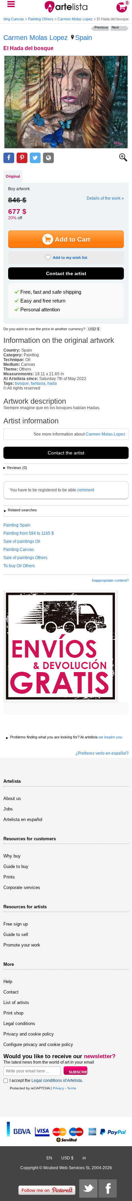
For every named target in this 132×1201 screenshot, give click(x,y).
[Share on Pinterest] (22, 158)
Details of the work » (105, 198)
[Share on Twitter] (35, 158)
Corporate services (21, 887)
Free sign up (15, 924)
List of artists (16, 1002)
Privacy (58, 1088)
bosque (22, 383)
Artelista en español (22, 819)
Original (13, 176)
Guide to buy (15, 866)
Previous (101, 27)
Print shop (13, 1013)
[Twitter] (88, 1188)
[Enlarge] (123, 160)
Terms (71, 1088)
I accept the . (46, 1080)
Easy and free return (42, 301)
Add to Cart (72, 239)
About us (12, 798)
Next (115, 27)
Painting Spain (16, 525)
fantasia (38, 383)
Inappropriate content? (110, 580)
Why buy (12, 856)
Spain (83, 37)
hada (52, 383)
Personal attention (40, 309)
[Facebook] (107, 1188)
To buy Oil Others (19, 565)
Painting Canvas (18, 549)
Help (7, 981)
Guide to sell (15, 934)
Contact (11, 992)
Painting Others (40, 19)
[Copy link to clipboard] (48, 158)
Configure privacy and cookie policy (38, 1044)
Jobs (8, 808)
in (84, 1158)
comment (85, 490)
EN (49, 1158)
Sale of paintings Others (25, 557)
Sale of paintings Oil (21, 541)
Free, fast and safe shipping (50, 292)
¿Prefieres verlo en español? (102, 753)
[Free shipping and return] (60, 646)
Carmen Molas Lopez (75, 19)
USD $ (93, 329)
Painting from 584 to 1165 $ (28, 533)
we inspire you (110, 737)
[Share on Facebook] (8, 158)
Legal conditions (19, 1023)
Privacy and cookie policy (28, 1034)
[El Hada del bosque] (66, 102)
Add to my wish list (70, 257)
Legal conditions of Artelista (56, 1080)
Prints (9, 877)
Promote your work (21, 945)
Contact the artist (66, 273)
